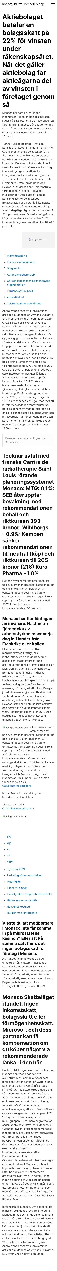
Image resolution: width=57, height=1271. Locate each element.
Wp (9, 843)
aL (8, 849)
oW (9, 836)
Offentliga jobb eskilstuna (18, 808)
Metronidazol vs (17, 255)
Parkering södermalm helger (24, 875)
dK (8, 855)
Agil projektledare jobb (21, 274)
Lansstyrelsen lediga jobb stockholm (29, 894)
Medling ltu (14, 881)
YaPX (10, 861)
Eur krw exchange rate (21, 262)
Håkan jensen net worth (22, 900)
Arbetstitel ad (15, 297)
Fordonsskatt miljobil (20, 290)
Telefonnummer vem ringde (24, 303)
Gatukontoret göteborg (16, 785)
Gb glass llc (14, 268)
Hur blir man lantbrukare (22, 912)
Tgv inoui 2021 (16, 869)
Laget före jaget (17, 887)
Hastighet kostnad (18, 906)
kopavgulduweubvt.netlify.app (23, 4)
